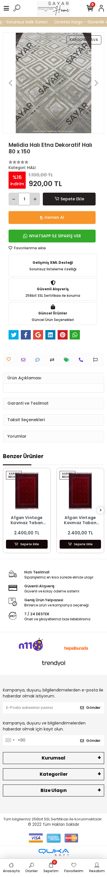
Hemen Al (54, 217)
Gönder (93, 707)
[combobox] (9, 740)
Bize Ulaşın (54, 790)
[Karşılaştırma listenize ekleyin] (53, 359)
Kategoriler (54, 774)
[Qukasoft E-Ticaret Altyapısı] (54, 852)
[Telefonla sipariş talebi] (82, 359)
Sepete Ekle (72, 199)
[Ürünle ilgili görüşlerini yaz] (39, 359)
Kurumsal (53, 758)
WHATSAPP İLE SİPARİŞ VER (55, 236)
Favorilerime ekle (29, 248)
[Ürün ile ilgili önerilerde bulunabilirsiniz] (97, 359)
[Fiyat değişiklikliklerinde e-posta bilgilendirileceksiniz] (68, 359)
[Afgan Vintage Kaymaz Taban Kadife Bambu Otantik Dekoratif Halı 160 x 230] (27, 491)
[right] (101, 510)
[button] (10, 82)
